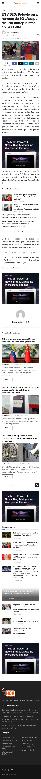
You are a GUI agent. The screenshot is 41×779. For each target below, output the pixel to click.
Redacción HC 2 (15, 32)
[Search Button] (38, 3)
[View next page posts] (22, 231)
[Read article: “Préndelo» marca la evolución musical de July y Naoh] (6, 535)
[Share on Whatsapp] (31, 63)
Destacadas (6, 740)
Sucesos (10, 10)
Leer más (8, 379)
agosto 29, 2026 (9, 599)
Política (25, 740)
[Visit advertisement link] (20, 152)
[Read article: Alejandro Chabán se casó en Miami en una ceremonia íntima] (6, 621)
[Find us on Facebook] (2, 769)
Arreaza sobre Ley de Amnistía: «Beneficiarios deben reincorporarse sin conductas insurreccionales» (19, 223)
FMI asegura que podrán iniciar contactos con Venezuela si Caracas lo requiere (19, 438)
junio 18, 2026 (19, 211)
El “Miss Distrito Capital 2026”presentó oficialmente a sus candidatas (25, 631)
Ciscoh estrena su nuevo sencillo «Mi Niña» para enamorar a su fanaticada (26, 557)
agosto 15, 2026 (18, 538)
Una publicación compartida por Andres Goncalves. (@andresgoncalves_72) (21, 260)
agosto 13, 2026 (18, 562)
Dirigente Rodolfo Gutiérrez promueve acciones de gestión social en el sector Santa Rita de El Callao (26, 608)
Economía (6, 744)
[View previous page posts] (18, 231)
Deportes (6, 737)
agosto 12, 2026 (19, 202)
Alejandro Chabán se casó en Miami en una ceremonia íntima (25, 620)
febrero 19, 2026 (32, 217)
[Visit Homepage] (20, 3)
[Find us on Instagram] (8, 769)
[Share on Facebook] (14, 63)
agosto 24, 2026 (19, 614)
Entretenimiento (8, 747)
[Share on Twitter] (20, 63)
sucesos (21, 268)
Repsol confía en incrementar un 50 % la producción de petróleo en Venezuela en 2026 (26, 207)
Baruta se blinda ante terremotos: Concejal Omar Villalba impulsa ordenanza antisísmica (18, 593)
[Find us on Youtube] (12, 769)
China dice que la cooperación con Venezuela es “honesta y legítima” (26, 197)
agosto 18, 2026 (18, 636)
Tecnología (26, 747)
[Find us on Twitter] (5, 769)
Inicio (3, 10)
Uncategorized (28, 750)
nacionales (11, 268)
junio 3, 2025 (9, 36)
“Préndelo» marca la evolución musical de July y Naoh (25, 534)
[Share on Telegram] (25, 63)
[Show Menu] (3, 3)
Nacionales (26, 737)
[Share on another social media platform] (37, 63)
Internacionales (8, 752)
